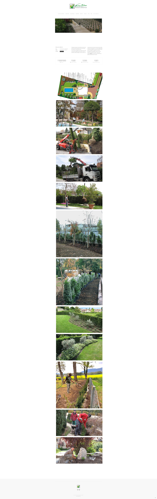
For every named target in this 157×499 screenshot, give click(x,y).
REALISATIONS (72, 13)
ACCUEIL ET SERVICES (61, 13)
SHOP (91, 13)
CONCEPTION (67, 13)
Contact (85, 13)
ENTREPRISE (77, 13)
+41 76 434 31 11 (96, 13)
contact (61, 51)
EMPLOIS (81, 13)
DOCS (88, 13)
